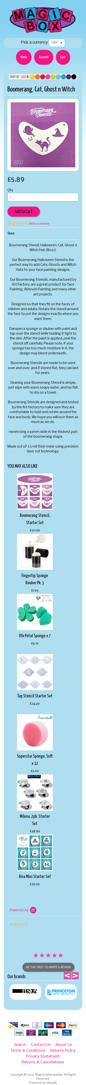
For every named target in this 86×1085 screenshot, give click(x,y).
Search (20, 1045)
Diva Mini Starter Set (35, 876)
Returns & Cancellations (43, 1062)
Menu (24, 57)
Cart (63, 57)
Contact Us (41, 1045)
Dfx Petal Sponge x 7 (35, 636)
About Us (63, 1045)
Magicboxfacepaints (48, 1074)
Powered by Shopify (43, 1083)
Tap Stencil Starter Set (35, 696)
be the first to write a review (48, 967)
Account (44, 57)
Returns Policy (63, 1050)
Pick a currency (34, 42)
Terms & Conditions (27, 1050)
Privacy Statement (43, 1056)
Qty (10, 190)
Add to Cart (23, 211)
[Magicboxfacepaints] (43, 33)
